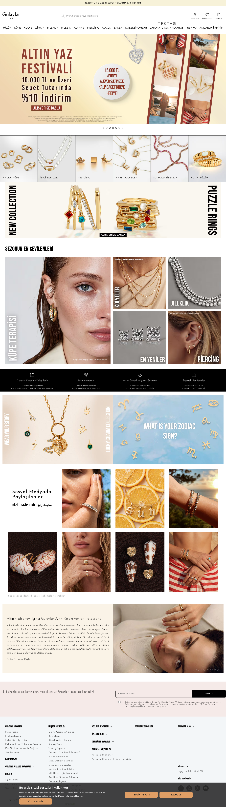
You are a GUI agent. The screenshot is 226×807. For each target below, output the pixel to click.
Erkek (118, 28)
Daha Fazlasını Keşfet (19, 659)
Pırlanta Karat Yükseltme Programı (24, 744)
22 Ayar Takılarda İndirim (205, 28)
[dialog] (113, 795)
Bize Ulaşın (54, 736)
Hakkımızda (11, 732)
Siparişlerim (11, 780)
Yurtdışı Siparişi (56, 748)
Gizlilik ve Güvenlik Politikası (63, 777)
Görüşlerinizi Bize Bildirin (61, 769)
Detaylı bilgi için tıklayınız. (70, 795)
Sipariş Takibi (55, 744)
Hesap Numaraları (58, 756)
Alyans (79, 28)
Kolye (28, 28)
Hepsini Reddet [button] (141, 794)
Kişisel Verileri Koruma (60, 740)
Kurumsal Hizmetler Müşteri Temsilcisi (112, 759)
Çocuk (106, 28)
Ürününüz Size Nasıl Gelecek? (64, 752)
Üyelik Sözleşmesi (57, 781)
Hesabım (9, 774)
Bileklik (52, 28)
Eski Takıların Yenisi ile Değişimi (22, 748)
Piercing (93, 28)
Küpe (17, 28)
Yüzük (6, 28)
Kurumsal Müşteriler (101, 749)
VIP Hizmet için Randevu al (63, 773)
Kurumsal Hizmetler (102, 755)
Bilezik (66, 28)
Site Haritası (12, 752)
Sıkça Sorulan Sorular (59, 765)
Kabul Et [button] (176, 794)
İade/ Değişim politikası (60, 761)
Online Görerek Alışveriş (61, 732)
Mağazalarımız (13, 736)
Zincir (39, 28)
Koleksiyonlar (136, 28)
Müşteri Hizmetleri (56, 726)
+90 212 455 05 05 (193, 771)
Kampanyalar (11, 758)
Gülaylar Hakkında (13, 726)
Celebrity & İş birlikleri (17, 740)
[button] (103, 128)
